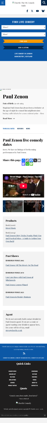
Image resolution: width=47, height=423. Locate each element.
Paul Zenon (15, 108)
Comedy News (12, 371)
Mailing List (12, 374)
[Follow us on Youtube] (38, 11)
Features (34, 377)
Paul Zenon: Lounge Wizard (17, 285)
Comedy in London (8, 358)
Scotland (28, 56)
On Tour (34, 374)
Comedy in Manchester (23, 358)
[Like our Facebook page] (29, 11)
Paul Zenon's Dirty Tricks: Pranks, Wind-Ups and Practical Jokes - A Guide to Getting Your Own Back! (23, 238)
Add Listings (12, 380)
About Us (34, 383)
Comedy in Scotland (37, 358)
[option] (13, 206)
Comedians (34, 371)
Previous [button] (4, 206)
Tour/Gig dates (9, 128)
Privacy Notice (12, 385)
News (28, 128)
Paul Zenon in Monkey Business (18, 297)
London (29, 53)
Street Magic (11, 228)
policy (26, 415)
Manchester (19, 56)
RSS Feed (12, 377)
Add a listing (23, 47)
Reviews (20, 128)
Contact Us (34, 385)
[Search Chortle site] (44, 2)
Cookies (12, 383)
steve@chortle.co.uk (14, 330)
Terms (34, 380)
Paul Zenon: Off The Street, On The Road (22, 265)
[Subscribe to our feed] (23, 353)
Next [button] (42, 206)
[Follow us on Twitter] (33, 11)
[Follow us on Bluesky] (44, 11)
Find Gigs (23, 41)
